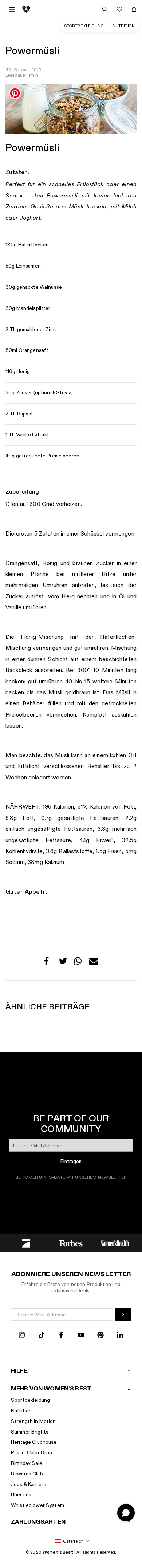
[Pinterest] (100, 1336)
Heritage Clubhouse (34, 1442)
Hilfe (19, 1371)
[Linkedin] (120, 1336)
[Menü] (12, 9)
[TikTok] (41, 1336)
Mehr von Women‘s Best (51, 1389)
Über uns (21, 1494)
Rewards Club (27, 1473)
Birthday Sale (26, 1463)
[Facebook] (61, 1336)
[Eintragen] (123, 1314)
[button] (48, 963)
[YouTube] (81, 1336)
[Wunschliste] (119, 9)
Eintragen (71, 1161)
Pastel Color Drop (31, 1452)
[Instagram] (22, 1336)
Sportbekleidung (84, 26)
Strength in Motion (33, 1421)
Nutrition (124, 26)
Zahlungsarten (38, 1522)
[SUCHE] (105, 9)
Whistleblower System (37, 1505)
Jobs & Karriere (28, 1484)
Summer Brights (29, 1431)
